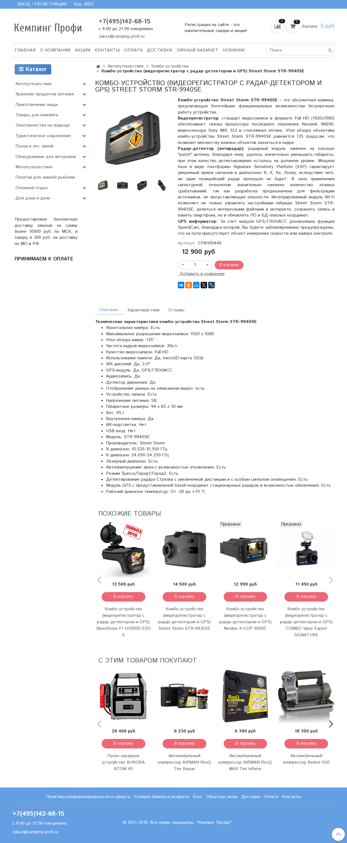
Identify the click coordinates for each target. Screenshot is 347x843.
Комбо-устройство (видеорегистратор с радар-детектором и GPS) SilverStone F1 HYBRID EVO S (123, 622)
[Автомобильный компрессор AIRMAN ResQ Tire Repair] (184, 696)
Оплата (133, 50)
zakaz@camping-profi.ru (121, 36)
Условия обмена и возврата (161, 797)
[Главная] (98, 67)
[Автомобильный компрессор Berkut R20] (306, 696)
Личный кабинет (197, 50)
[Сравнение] (278, 26)
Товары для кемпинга (36, 115)
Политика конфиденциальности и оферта (88, 797)
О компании (55, 50)
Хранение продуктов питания (44, 94)
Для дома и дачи (32, 198)
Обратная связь (222, 797)
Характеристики (143, 310)
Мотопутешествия (33, 167)
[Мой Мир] (196, 285)
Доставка (159, 50)
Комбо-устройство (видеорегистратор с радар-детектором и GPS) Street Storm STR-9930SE (184, 619)
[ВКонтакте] (181, 285)
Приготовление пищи (36, 105)
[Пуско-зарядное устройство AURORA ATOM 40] (123, 696)
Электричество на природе (42, 125)
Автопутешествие (126, 66)
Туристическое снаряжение (43, 136)
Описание (109, 310)
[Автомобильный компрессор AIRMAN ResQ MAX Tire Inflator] (245, 696)
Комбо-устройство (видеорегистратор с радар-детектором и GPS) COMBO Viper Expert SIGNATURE (306, 622)
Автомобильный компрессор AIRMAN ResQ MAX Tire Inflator (245, 762)
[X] (204, 285)
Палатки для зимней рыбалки (45, 177)
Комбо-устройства (170, 66)
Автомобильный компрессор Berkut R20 (306, 759)
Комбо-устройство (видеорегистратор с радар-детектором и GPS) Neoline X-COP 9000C (245, 619)
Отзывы (176, 310)
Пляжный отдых (31, 188)
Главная (25, 50)
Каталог (35, 69)
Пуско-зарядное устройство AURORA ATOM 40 (123, 762)
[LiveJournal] (211, 285)
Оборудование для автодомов (45, 157)
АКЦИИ (83, 50)
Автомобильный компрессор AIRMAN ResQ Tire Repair (184, 762)
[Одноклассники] (188, 285)
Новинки (234, 50)
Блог (197, 797)
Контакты (107, 50)
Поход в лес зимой (34, 146)
